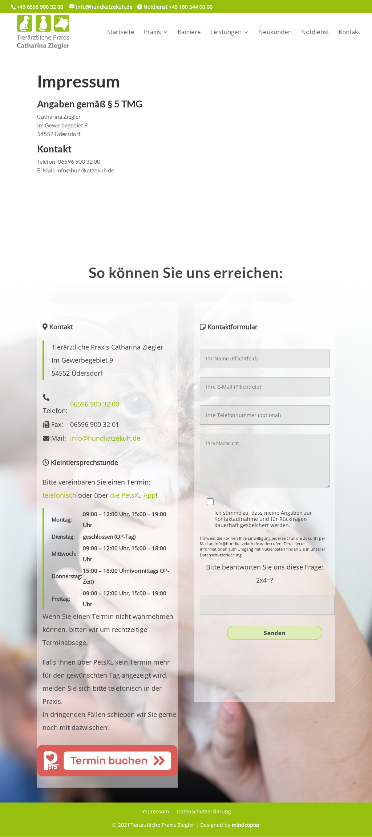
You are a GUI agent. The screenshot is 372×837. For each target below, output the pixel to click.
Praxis (152, 32)
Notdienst (315, 32)
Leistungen (226, 32)
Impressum (155, 812)
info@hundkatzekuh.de (105, 438)
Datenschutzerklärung (221, 555)
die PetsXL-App (132, 495)
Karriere (189, 32)
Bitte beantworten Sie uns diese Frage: (264, 567)
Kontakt (349, 32)
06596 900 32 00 (94, 404)
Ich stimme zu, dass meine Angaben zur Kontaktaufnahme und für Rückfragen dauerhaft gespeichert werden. (263, 518)
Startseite (120, 32)
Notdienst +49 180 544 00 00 (177, 6)
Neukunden (275, 32)
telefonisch (59, 495)
